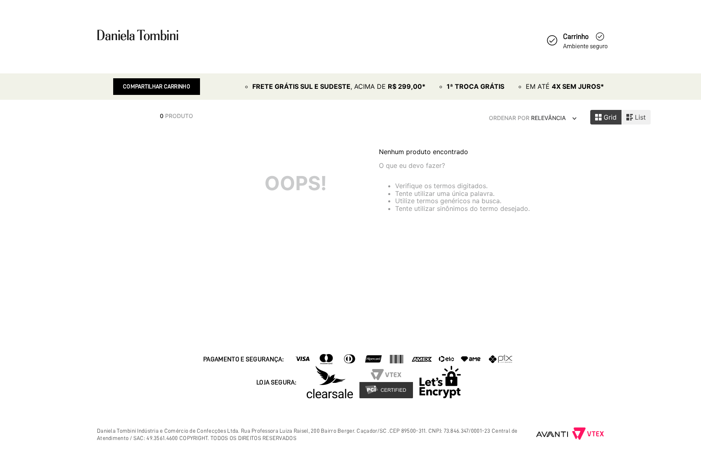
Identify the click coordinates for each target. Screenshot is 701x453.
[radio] (605, 117)
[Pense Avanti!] (552, 434)
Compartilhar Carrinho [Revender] (156, 86)
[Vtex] (588, 434)
